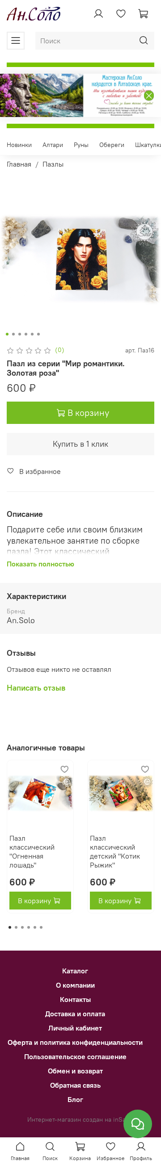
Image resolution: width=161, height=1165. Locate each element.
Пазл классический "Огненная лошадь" (32, 851)
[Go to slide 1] (7, 334)
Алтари (52, 145)
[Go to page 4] (28, 927)
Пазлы (53, 163)
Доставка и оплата (75, 1013)
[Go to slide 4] (26, 334)
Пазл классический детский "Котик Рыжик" (115, 851)
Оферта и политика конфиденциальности (75, 1042)
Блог (75, 1099)
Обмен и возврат (75, 1070)
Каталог (75, 970)
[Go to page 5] (35, 927)
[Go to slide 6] (38, 334)
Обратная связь (75, 1085)
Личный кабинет (75, 1027)
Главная (19, 163)
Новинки (19, 145)
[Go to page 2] (16, 927)
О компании (75, 985)
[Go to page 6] (41, 927)
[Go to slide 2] (13, 334)
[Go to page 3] (22, 927)
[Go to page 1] (9, 927)
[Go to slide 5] (32, 334)
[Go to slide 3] (19, 334)
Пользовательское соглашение (75, 1056)
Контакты (75, 999)
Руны (81, 145)
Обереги (111, 145)
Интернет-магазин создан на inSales (80, 1119)
